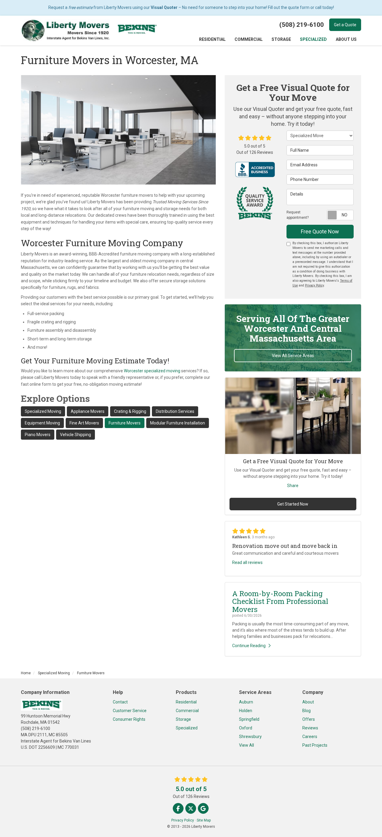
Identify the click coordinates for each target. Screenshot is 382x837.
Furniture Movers (125, 423)
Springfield (249, 719)
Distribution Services (175, 411)
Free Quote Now (320, 231)
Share (292, 485)
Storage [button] (281, 39)
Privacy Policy (314, 285)
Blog (306, 710)
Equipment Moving (42, 423)
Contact (120, 702)
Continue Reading (249, 645)
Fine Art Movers (84, 423)
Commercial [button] (249, 39)
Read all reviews (247, 562)
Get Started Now (292, 504)
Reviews (310, 728)
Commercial (187, 710)
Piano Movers (37, 434)
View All (246, 745)
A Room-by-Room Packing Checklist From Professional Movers (280, 601)
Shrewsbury (250, 736)
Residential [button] (212, 39)
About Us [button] (346, 39)
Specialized (187, 728)
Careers (309, 736)
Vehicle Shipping (75, 434)
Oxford (245, 728)
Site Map (204, 820)
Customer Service (130, 710)
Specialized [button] (313, 39)
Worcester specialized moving (152, 370)
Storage (183, 719)
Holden (245, 710)
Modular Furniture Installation (177, 423)
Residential (186, 702)
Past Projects (314, 745)
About (308, 702)
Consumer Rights (129, 719)
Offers (308, 719)
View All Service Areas (293, 355)
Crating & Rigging (130, 411)
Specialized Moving (43, 411)
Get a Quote (345, 24)
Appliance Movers (87, 411)
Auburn (246, 702)
